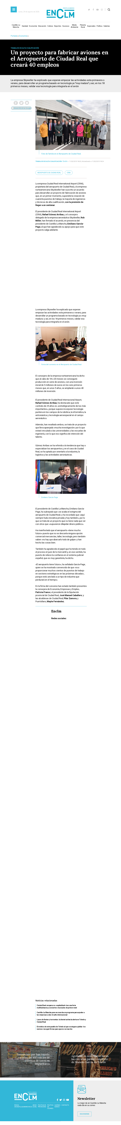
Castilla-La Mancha (16, 26)
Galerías (107, 26)
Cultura (50, 26)
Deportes (57, 26)
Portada (14, 36)
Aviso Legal (35, 1106)
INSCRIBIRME (84, 1114)
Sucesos (65, 26)
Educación (42, 26)
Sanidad (25, 26)
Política (99, 26)
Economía (33, 26)
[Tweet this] (21, 103)
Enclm (65, 161)
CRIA (69, 173)
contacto (65, 1105)
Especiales (91, 26)
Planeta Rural (83, 26)
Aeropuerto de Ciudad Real (49, 173)
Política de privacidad (42, 1106)
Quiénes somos (57, 1106)
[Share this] (16, 103)
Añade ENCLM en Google (22, 108)
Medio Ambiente (74, 26)
